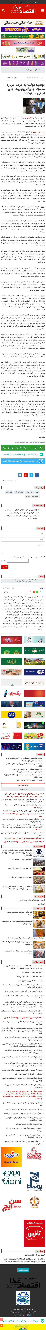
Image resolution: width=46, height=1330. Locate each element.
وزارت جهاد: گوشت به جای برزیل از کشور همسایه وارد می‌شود (23, 806)
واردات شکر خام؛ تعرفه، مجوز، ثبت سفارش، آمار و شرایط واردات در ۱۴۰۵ (21, 1012)
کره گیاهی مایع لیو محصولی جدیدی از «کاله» (18, 913)
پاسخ (6, 592)
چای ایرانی (29, 492)
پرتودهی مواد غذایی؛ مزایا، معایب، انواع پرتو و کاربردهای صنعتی (21, 834)
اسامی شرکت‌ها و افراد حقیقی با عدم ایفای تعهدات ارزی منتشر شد (22, 1058)
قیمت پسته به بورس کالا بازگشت (20, 877)
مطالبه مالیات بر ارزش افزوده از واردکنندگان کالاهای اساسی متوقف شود (23, 1038)
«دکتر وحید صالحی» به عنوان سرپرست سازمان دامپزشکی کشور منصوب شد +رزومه (25, 770)
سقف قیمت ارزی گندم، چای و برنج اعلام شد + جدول (23, 841)
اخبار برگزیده (29, 70)
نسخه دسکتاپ (23, 1270)
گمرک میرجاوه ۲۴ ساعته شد (22, 859)
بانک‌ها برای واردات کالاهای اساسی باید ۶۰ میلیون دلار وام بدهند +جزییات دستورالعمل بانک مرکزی (16, 853)
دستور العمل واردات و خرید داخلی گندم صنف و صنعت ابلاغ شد (22, 1023)
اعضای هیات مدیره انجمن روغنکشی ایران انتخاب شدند (22, 810)
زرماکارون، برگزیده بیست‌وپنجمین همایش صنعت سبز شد (22, 1104)
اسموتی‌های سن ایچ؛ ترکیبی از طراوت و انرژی (18, 952)
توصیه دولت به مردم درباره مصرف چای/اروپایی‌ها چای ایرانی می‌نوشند (26, 89)
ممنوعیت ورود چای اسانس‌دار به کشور (23, 512)
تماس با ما (28, 2)
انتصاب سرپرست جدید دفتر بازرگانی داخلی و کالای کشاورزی (24, 765)
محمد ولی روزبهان (37, 132)
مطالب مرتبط (38, 505)
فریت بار (41, 904)
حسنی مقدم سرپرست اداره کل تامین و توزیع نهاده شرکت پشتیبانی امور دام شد (24, 759)
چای (30, 134)
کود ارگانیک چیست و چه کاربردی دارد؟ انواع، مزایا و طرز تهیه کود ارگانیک (22, 820)
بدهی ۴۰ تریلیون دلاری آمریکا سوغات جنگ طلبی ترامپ (22, 1070)
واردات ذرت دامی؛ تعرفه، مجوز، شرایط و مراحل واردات (23, 991)
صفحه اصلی (39, 70)
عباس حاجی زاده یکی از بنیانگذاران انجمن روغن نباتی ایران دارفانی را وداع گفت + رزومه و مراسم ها (23, 795)
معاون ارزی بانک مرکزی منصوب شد (29, 780)
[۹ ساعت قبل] (39, 880)
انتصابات (40, 754)
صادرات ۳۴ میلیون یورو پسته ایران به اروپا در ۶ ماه (24, 1109)
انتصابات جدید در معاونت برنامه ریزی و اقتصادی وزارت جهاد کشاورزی (23, 776)
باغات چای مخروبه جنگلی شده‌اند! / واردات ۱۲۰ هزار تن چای (20, 517)
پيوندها (21, 2)
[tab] (23, 785)
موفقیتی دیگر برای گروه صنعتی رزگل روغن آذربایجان (25, 938)
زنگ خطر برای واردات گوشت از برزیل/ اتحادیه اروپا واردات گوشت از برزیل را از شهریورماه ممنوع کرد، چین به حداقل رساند (22, 827)
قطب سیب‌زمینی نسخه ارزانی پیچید (19, 868)
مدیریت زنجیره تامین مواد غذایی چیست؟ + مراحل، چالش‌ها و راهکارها (24, 1136)
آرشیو (15, 2)
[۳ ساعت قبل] (39, 853)
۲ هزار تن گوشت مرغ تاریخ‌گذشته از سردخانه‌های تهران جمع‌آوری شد (22, 1079)
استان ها (40, 1251)
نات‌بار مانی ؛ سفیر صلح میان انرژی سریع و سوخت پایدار (17, 922)
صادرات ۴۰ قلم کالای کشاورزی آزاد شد (28, 1074)
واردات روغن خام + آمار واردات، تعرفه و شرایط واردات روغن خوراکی (23, 1086)
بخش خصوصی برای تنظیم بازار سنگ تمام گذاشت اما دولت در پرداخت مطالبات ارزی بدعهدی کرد (23, 1064)
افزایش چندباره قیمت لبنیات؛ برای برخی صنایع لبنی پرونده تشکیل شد (23, 1119)
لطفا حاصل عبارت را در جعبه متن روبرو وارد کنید (28, 557)
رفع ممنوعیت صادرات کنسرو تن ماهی (28, 1124)
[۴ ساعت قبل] (39, 871)
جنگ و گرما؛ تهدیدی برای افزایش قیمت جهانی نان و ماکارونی (23, 1142)
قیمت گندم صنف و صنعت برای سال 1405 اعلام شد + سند (22, 815)
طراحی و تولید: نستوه (21, 1315)
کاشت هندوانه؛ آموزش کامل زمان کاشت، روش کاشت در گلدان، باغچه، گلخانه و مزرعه (21, 800)
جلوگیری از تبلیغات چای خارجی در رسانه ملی (21, 509)
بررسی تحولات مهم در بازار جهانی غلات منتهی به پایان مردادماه (23, 996)
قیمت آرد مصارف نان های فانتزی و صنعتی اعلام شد (23, 838)
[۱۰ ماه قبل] (39, 933)
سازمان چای (27, 118)
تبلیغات (10, 2)
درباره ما (35, 2)
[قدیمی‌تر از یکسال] (39, 945)
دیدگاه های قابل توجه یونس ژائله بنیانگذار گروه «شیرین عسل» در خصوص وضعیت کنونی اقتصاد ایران (22, 1045)
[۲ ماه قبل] (39, 915)
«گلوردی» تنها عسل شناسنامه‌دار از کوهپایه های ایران (17, 943)
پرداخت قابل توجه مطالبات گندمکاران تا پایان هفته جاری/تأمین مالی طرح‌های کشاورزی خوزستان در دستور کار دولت (24, 1260)
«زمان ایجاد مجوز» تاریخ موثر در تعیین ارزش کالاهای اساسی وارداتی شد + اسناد (23, 1051)
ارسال (5, 566)
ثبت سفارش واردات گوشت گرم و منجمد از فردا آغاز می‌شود (24, 1129)
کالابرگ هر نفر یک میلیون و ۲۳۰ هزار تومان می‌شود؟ (23, 1113)
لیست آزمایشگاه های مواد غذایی (32, 900)
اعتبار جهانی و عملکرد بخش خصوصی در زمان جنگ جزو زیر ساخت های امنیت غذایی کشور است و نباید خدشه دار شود (22, 1031)
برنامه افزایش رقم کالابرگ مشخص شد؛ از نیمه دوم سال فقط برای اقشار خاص (17, 888)
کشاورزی (9, 492)
